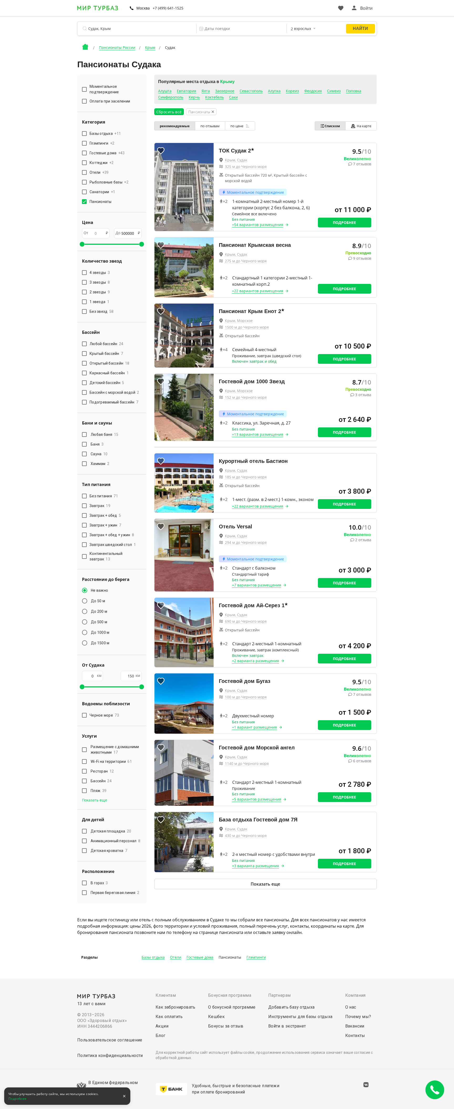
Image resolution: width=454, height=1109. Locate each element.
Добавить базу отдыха (291, 1007)
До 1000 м (100, 632)
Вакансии (354, 1026)
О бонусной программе (232, 1007)
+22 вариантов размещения (257, 290)
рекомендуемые (175, 126)
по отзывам (210, 126)
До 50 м (98, 601)
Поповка (353, 90)
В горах (99, 883)
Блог (161, 1035)
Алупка (274, 90)
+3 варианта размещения (255, 865)
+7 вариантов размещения (256, 584)
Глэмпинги (256, 957)
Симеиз (334, 90)
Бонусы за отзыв (226, 1026)
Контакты (355, 1035)
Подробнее (344, 222)
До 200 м (99, 611)
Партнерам (279, 995)
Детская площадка (111, 831)
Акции (162, 1026)
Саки (233, 97)
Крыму (227, 81)
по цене (237, 126)
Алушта (165, 90)
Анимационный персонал (115, 841)
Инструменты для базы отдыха (300, 1016)
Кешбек (216, 1016)
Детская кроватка (109, 851)
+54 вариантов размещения (257, 224)
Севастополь (251, 90)
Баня (97, 444)
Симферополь (170, 97)
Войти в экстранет (287, 1026)
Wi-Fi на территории (111, 761)
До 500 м (99, 622)
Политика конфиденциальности (110, 1055)
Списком (332, 126)
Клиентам (166, 995)
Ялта (206, 90)
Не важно (99, 590)
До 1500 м (100, 643)
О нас (350, 1007)
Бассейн (101, 781)
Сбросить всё (169, 111)
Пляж (98, 791)
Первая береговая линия (115, 893)
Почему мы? (358, 1016)
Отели (175, 957)
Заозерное (224, 90)
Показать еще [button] (94, 800)
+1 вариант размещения (254, 727)
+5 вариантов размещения (256, 799)
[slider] (82, 244)
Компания (355, 995)
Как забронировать (175, 1007)
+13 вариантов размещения (257, 434)
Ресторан (102, 771)
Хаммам (100, 464)
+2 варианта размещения (255, 660)
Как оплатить (169, 1016)
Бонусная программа (229, 995)
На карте (364, 126)
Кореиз (292, 90)
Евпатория (186, 90)
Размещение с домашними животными (115, 749)
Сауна (99, 454)
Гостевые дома (200, 957)
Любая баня (104, 434)
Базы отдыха (153, 957)
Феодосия (313, 90)
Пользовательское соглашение (109, 1040)
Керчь (194, 97)
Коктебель (214, 97)
